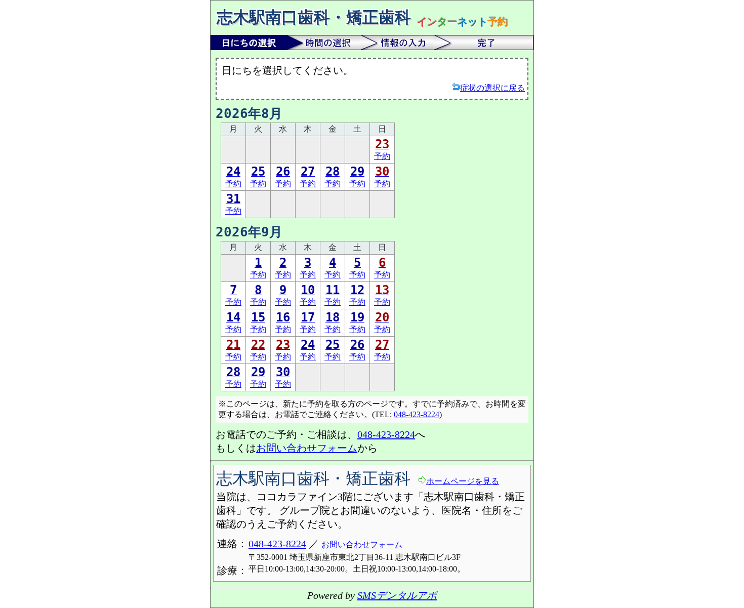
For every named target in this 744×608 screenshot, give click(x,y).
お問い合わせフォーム (306, 448)
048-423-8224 (416, 414)
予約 (382, 149)
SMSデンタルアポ (397, 595)
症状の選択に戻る (492, 88)
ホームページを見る (462, 481)
